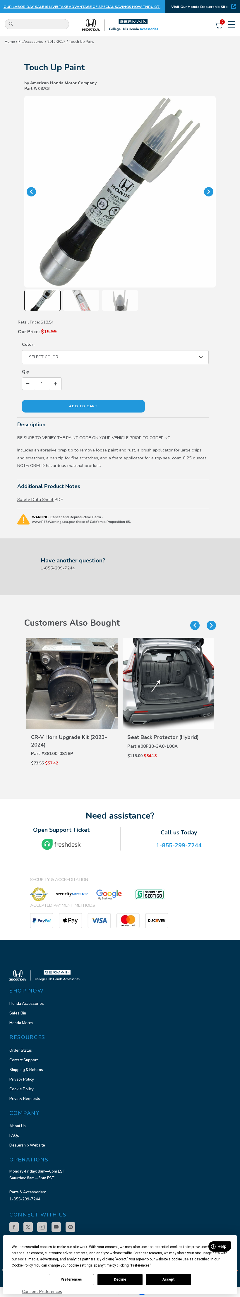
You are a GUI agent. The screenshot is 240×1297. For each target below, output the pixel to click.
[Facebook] (14, 1227)
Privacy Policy (21, 1079)
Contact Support (23, 1060)
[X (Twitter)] (28, 1227)
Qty (25, 371)
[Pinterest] (70, 1227)
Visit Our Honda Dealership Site (199, 6)
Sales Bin (17, 1013)
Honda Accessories (26, 1003)
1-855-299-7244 (58, 568)
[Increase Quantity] (55, 384)
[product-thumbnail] (72, 683)
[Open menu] (231, 25)
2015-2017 (56, 41)
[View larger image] (120, 192)
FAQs (14, 1135)
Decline (120, 1279)
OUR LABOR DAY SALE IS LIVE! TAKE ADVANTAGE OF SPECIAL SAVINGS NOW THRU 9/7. (82, 6)
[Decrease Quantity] (28, 384)
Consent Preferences (42, 1291)
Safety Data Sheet (35, 499)
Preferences (71, 1279)
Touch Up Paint (81, 41)
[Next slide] (211, 625)
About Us (17, 1126)
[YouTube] (56, 1227)
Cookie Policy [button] (22, 1265)
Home (10, 41)
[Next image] (208, 191)
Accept (168, 1279)
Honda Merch (21, 1023)
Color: (28, 344)
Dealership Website (27, 1145)
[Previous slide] (195, 625)
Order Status (20, 1050)
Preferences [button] (140, 1265)
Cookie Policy (21, 1089)
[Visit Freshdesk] (61, 844)
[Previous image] (31, 191)
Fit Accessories (31, 41)
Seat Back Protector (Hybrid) (163, 737)
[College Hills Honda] (120, 25)
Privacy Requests (24, 1098)
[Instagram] (42, 1227)
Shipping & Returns (26, 1069)
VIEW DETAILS (72, 730)
